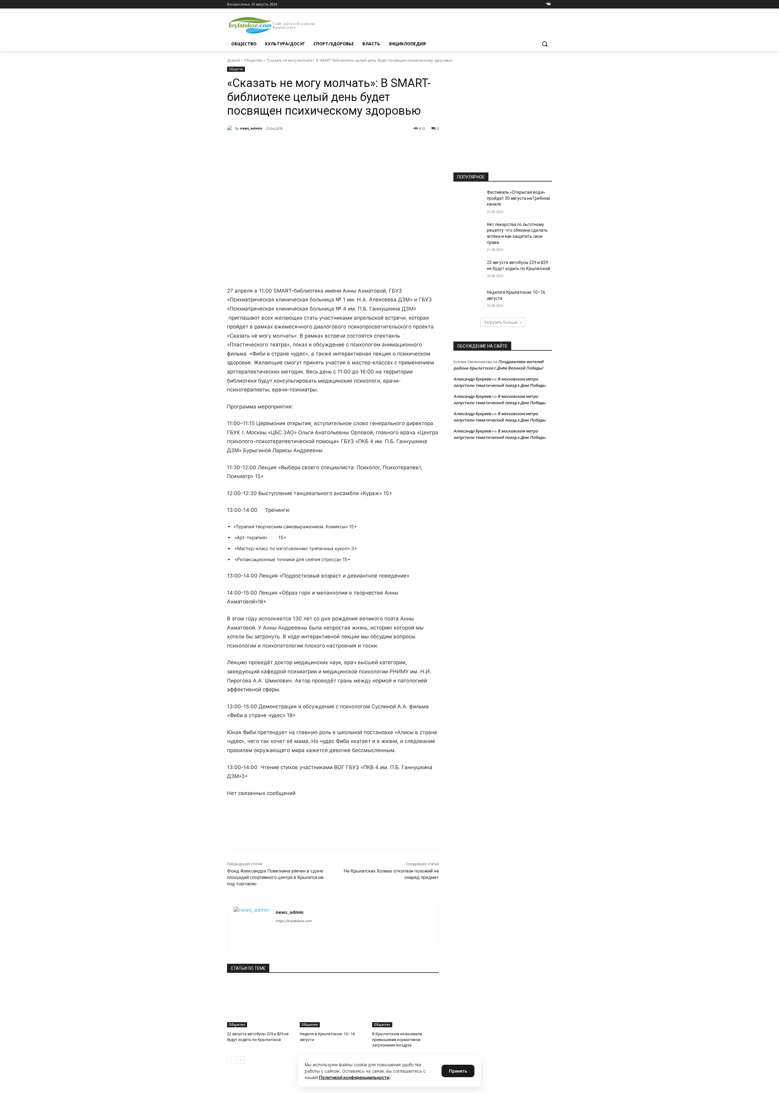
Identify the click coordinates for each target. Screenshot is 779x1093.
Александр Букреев (472, 379)
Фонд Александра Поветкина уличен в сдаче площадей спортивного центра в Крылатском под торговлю (275, 877)
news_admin (251, 128)
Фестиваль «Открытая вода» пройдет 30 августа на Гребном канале (518, 198)
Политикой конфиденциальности (354, 1077)
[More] (339, 144)
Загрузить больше (501, 322)
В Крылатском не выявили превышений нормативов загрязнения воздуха (397, 1039)
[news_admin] (231, 128)
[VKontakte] (548, 4)
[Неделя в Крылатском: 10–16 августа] (333, 1004)
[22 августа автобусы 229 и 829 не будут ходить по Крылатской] (260, 1004)
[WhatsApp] (311, 144)
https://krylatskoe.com (294, 921)
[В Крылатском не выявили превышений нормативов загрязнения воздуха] (405, 1004)
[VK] (283, 144)
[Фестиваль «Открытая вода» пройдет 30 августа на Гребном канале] (468, 199)
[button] (544, 43)
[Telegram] (297, 144)
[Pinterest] (325, 144)
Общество (253, 60)
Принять (458, 1071)
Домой (233, 60)
